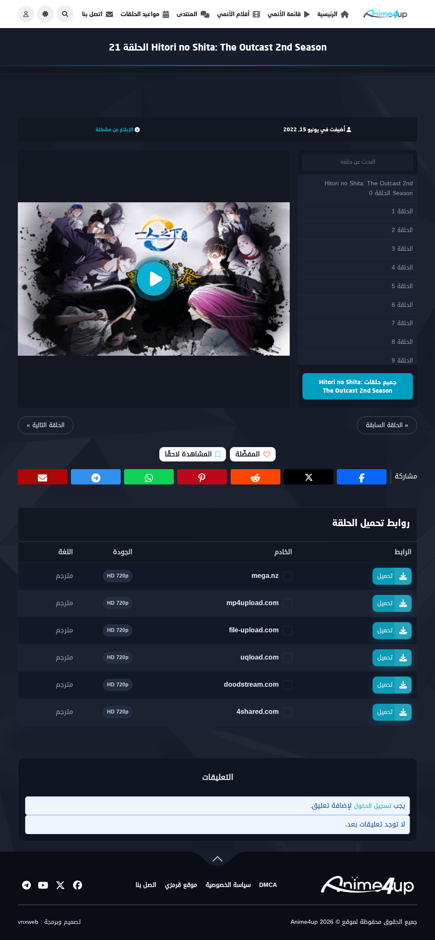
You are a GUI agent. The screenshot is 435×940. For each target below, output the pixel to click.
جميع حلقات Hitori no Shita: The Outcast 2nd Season (358, 386)
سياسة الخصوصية (228, 885)
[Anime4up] (385, 16)
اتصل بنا (92, 13)
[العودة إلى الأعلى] (217, 860)
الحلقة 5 (402, 286)
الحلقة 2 (402, 230)
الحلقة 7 (402, 323)
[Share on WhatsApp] (149, 476)
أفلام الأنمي (233, 13)
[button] (64, 14)
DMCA (268, 885)
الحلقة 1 (402, 211)
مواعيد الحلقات (140, 13)
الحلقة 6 (402, 305)
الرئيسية (327, 13)
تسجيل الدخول (372, 806)
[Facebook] (77, 885)
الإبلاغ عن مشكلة (114, 129)
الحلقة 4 (402, 267)
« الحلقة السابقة (387, 425)
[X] (60, 885)
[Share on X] (308, 476)
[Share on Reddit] (255, 476)
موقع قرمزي (181, 885)
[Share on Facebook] (362, 476)
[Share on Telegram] (96, 476)
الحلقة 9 (402, 360)
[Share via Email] (43, 476)
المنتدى (187, 13)
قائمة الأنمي (284, 13)
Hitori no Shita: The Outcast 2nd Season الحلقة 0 (369, 188)
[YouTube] (43, 885)
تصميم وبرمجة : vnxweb (49, 922)
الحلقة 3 (402, 249)
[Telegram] (26, 885)
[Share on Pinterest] (202, 476)
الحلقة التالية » (46, 425)
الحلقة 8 (402, 342)
